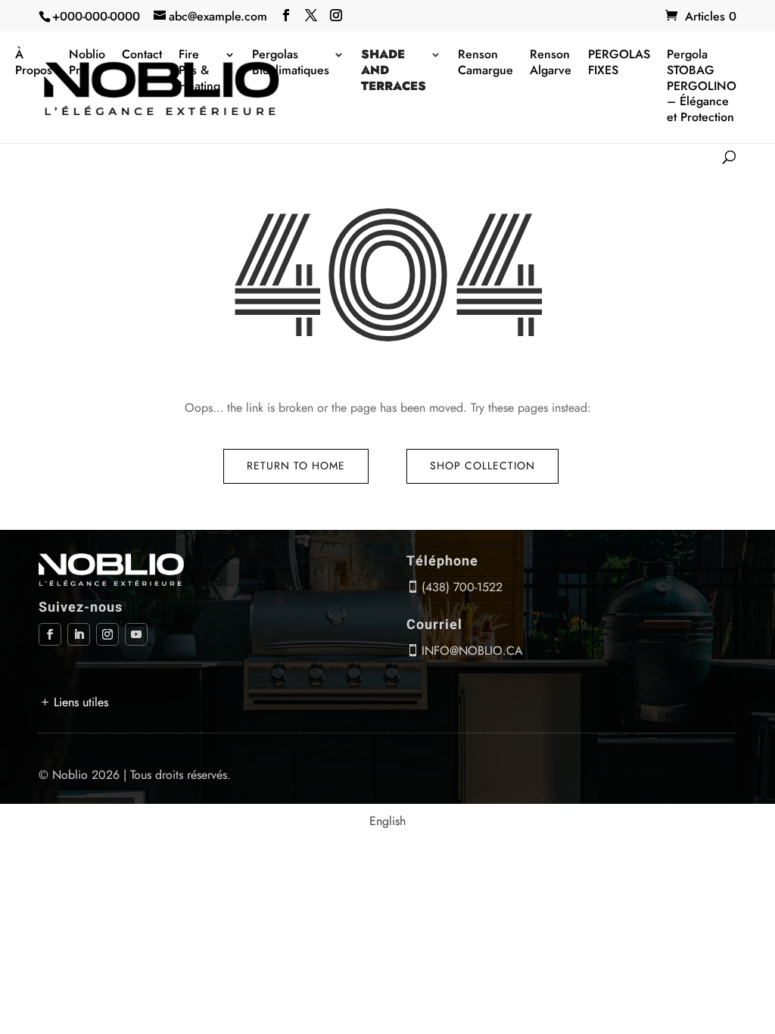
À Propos (33, 63)
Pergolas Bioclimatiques (290, 63)
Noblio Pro (87, 63)
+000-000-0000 (96, 16)
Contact (142, 55)
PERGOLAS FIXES (619, 63)
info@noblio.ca (472, 650)
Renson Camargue (485, 63)
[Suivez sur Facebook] (50, 634)
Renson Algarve (550, 63)
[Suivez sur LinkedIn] (78, 634)
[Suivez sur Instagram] (107, 634)
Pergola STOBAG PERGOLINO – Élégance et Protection (701, 86)
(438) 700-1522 (462, 587)
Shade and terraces (393, 71)
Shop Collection (482, 465)
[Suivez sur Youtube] (136, 634)
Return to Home (296, 465)
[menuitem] (387, 821)
